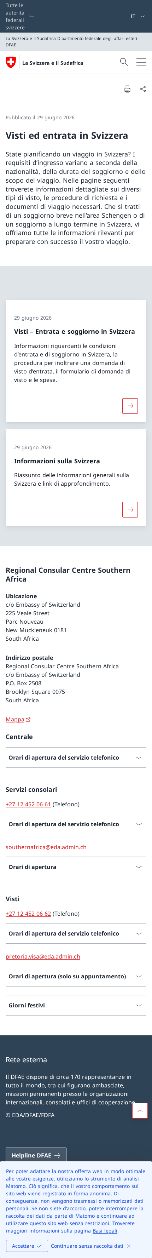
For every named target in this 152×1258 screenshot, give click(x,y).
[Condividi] (143, 89)
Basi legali (105, 1230)
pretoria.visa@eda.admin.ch (43, 956)
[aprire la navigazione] (141, 62)
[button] (140, 1111)
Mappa (15, 719)
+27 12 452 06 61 (28, 804)
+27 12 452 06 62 (28, 913)
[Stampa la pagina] (127, 89)
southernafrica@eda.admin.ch (46, 847)
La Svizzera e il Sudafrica (52, 62)
